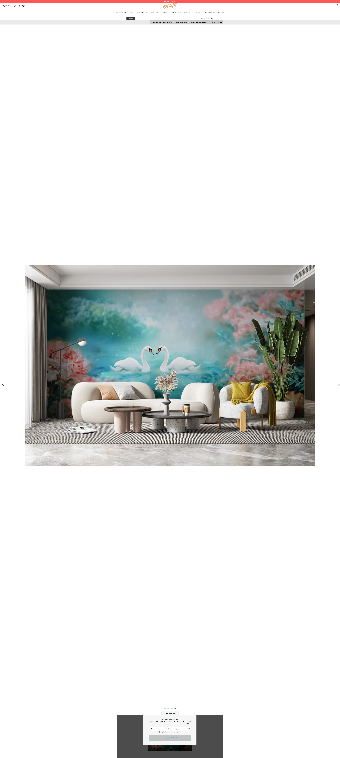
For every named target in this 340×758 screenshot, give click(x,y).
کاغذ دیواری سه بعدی (210, 12)
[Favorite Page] (14, 6)
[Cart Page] (23, 6)
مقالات (131, 12)
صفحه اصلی (221, 12)
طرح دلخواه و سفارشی (141, 12)
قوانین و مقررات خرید (121, 12)
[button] (175, 708)
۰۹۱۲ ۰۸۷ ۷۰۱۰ (8, 6)
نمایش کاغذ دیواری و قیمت (170, 738)
